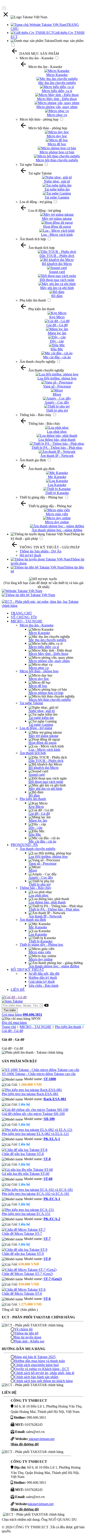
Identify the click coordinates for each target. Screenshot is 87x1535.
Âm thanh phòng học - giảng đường (54, 966)
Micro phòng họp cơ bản (46, 693)
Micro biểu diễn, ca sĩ (44, 647)
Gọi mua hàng (22, 1014)
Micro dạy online (41, 959)
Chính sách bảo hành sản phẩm (36, 1377)
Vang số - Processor (42, 863)
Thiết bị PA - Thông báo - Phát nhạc (54, 909)
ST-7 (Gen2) (53, 1279)
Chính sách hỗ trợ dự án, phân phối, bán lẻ (44, 1373)
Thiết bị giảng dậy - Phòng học (41, 497)
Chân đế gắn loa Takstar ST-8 (23, 1154)
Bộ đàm (34, 795)
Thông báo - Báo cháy (35, 415)
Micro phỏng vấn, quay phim (49, 661)
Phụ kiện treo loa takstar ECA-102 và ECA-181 (35, 1194)
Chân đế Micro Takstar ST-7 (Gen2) (27, 1274)
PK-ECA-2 (52, 1219)
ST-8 (47, 1159)
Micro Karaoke (39, 633)
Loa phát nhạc (39, 895)
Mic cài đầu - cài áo (42, 841)
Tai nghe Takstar (31, 164)
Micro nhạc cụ (39, 668)
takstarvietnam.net (41, 1439)
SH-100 (49, 1119)
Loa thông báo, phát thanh (47, 902)
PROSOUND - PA (24, 845)
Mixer (33, 870)
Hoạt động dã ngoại (42, 743)
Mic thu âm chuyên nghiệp (47, 640)
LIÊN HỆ (18, 989)
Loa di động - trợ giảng (36, 202)
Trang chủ (9, 1027)
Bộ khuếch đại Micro (43, 768)
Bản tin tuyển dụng (27, 1337)
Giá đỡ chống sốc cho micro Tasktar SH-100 (33, 1114)
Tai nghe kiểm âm (41, 718)
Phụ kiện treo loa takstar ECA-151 (26, 1214)
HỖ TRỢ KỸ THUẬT (27, 969)
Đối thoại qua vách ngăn (46, 782)
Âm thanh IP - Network (45, 916)
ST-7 (47, 1239)
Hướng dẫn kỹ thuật (43, 977)
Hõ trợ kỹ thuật (30, 555)
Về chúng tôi (23, 1329)
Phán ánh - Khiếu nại (29, 1341)
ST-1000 (50, 1079)
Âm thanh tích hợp (33, 239)
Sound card (37, 774)
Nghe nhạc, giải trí (42, 711)
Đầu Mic (35, 834)
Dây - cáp (35, 827)
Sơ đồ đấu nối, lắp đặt (44, 973)
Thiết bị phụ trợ (39, 884)
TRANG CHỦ (21, 613)
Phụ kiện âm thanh (33, 300)
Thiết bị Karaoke (40, 941)
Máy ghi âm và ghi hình (45, 788)
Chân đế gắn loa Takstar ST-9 (23, 1254)
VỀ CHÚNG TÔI (24, 617)
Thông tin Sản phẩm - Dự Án (40, 551)
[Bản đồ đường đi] (25, 1444)
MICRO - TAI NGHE (26, 621)
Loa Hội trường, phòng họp (48, 856)
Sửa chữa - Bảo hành (43, 985)
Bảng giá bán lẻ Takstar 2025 (35, 1357)
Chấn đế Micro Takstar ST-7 (22, 1233)
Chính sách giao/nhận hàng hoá (36, 1365)
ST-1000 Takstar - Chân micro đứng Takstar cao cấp (39, 1074)
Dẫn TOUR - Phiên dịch (46, 761)
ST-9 (47, 1259)
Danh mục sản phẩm (68, 41)
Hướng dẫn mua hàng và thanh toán (39, 1361)
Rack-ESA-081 (55, 1099)
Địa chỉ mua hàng (14, 1022)
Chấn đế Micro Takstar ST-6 (22, 1293)
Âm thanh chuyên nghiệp (37, 361)
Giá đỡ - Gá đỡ (39, 813)
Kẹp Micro (36, 807)
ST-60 (48, 1179)
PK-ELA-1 (52, 1139)
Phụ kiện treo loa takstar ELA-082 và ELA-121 (35, 1134)
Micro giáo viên (40, 952)
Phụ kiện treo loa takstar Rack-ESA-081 (30, 1094)
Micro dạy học (39, 679)
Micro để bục (38, 686)
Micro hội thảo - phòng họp (39, 119)
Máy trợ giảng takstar (43, 736)
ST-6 (47, 1299)
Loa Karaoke (38, 934)
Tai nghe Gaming (41, 724)
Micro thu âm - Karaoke (37, 58)
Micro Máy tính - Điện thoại (48, 654)
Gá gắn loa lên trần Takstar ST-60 (25, 1174)
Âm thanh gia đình (33, 460)
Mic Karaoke (38, 927)
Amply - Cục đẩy (41, 877)
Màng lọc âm (38, 820)
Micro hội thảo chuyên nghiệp (50, 700)
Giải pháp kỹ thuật (42, 981)
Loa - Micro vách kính (44, 749)
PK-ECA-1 (52, 1199)
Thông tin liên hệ (26, 1333)
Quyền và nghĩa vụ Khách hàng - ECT (41, 1369)
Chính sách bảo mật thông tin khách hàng (43, 1381)
